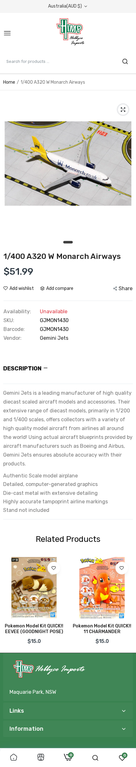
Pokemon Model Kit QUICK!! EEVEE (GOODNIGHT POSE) (34, 628)
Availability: (17, 312)
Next (125, 602)
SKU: (8, 320)
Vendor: (12, 338)
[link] (53, 568)
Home (9, 82)
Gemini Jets (54, 338)
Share (126, 288)
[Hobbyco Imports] (71, 33)
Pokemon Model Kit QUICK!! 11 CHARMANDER (102, 628)
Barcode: (14, 329)
